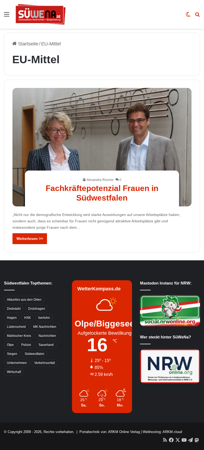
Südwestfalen (34, 354)
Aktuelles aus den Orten (24, 300)
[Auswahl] (6, 16)
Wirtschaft (14, 372)
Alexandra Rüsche (100, 180)
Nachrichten (47, 336)
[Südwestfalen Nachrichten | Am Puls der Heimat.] (40, 14)
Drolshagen (36, 309)
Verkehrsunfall (44, 363)
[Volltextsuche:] (197, 16)
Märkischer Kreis (19, 336)
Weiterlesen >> (29, 238)
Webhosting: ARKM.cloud (162, 432)
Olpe (10, 345)
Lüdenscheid (16, 327)
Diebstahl (14, 309)
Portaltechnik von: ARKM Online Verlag (109, 432)
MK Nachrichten (44, 327)
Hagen (12, 318)
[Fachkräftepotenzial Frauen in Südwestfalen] (102, 147)
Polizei (26, 345)
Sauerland (46, 345)
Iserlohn (44, 318)
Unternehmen (17, 363)
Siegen (12, 354)
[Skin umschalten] (188, 16)
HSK (27, 318)
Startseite (27, 43)
